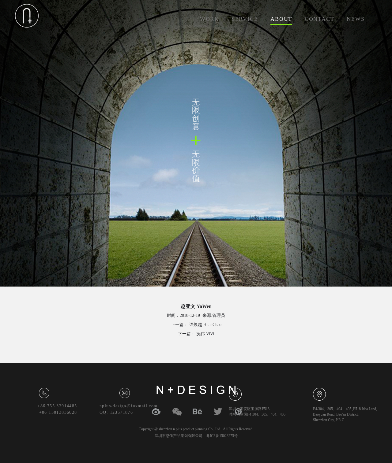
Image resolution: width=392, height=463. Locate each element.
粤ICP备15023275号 (222, 436)
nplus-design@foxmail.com (129, 406)
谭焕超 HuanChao (204, 324)
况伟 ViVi (204, 334)
